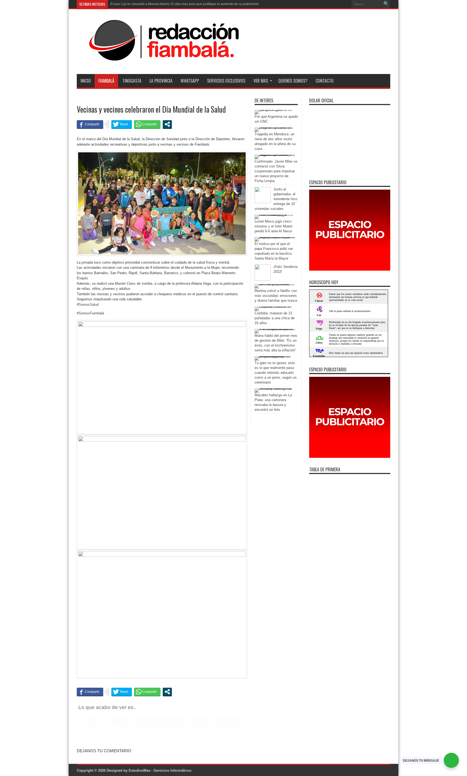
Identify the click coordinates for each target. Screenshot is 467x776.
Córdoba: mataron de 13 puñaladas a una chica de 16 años (275, 318)
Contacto (324, 81)
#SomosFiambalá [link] (90, 313)
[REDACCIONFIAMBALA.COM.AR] (158, 60)
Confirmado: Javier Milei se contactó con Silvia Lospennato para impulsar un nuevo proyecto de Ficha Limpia (276, 171)
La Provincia (160, 81)
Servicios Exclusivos (226, 81)
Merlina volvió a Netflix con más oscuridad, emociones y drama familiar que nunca (276, 296)
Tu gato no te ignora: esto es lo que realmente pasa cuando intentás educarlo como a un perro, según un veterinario (275, 372)
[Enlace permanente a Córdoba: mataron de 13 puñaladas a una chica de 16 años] (275, 306)
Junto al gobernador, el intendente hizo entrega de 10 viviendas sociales (276, 199)
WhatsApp (190, 81)
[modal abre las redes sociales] (167, 124)
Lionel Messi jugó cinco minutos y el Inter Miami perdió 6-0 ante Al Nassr (273, 226)
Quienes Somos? (293, 81)
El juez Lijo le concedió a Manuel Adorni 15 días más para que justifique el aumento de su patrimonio (185, 4)
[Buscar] (386, 4)
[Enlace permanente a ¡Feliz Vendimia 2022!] (263, 279)
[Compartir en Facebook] (90, 124)
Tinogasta (131, 81)
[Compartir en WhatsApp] (147, 124)
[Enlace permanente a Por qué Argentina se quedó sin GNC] (275, 110)
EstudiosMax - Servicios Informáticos (160, 770)
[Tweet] (121, 124)
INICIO (86, 81)
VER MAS (260, 81)
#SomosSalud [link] (88, 305)
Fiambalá (106, 81)
